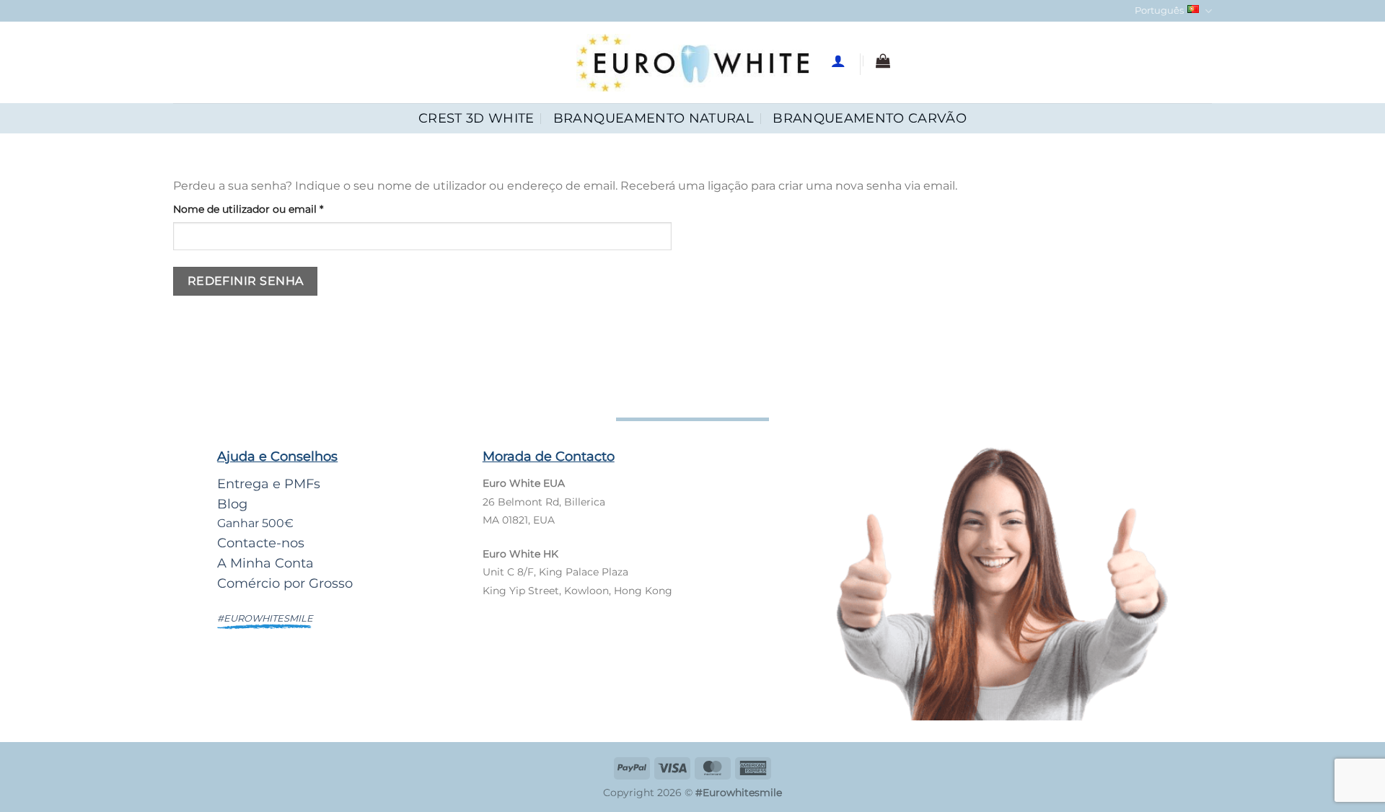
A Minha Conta (265, 562)
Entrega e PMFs (268, 483)
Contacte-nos (260, 542)
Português (1159, 10)
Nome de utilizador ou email (277, 209)
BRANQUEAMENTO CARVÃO (870, 117)
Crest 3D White (476, 117)
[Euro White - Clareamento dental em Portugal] (692, 63)
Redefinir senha (246, 281)
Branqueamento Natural (653, 117)
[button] (883, 60)
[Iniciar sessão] (838, 60)
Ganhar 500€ (255, 523)
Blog (232, 503)
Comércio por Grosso (285, 583)
